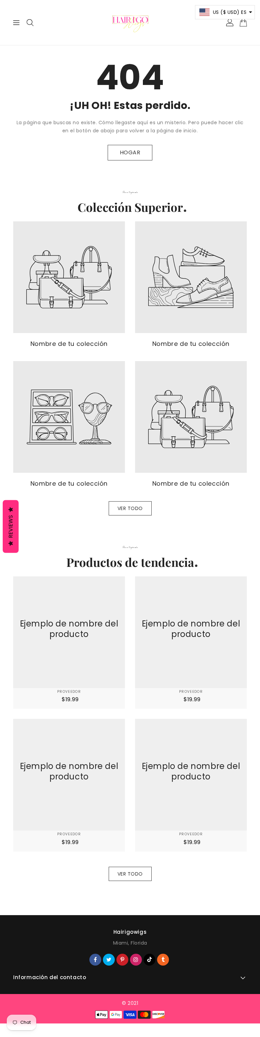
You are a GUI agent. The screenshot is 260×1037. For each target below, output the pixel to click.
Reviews (11, 526)
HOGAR (130, 152)
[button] (225, 12)
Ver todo (130, 508)
